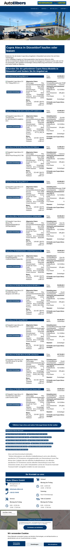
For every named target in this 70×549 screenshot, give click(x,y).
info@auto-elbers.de (16, 489)
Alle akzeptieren (52, 544)
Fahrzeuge (34, 8)
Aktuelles (53, 8)
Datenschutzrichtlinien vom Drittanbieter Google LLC (31, 523)
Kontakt (63, 8)
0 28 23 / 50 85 (14, 492)
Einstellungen (34, 544)
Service (43, 8)
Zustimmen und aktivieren (35, 527)
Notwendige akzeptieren (16, 543)
